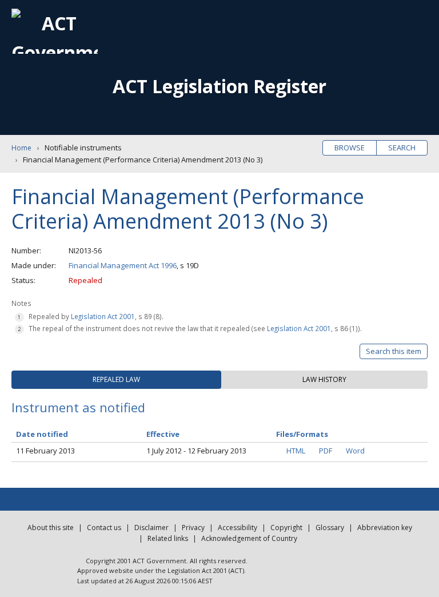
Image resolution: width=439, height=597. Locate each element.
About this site (50, 527)
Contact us (104, 527)
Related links (167, 538)
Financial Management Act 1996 (123, 265)
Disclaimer (151, 527)
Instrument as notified (78, 407)
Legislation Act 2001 (103, 316)
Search (402, 147)
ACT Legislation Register (219, 86)
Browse (349, 147)
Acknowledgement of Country (249, 538)
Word (355, 450)
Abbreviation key (384, 527)
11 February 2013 (45, 450)
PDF (325, 450)
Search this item (393, 351)
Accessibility (237, 527)
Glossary (330, 527)
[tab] (116, 380)
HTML (295, 450)
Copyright (286, 527)
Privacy (193, 527)
